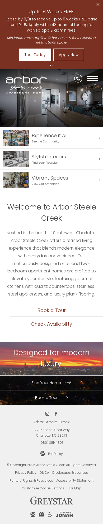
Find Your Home (47, 382)
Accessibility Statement (74, 480)
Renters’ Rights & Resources (31, 480)
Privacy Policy (25, 472)
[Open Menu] (92, 78)
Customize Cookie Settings (43, 488)
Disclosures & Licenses (70, 472)
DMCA (44, 472)
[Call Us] (78, 78)
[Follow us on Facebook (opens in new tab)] (56, 413)
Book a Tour (47, 397)
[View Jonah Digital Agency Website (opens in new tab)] (64, 515)
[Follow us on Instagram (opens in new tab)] (47, 413)
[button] (50, 65)
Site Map (74, 488)
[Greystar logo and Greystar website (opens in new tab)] (51, 503)
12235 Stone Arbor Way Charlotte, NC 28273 (52, 433)
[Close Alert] (98, 6)
